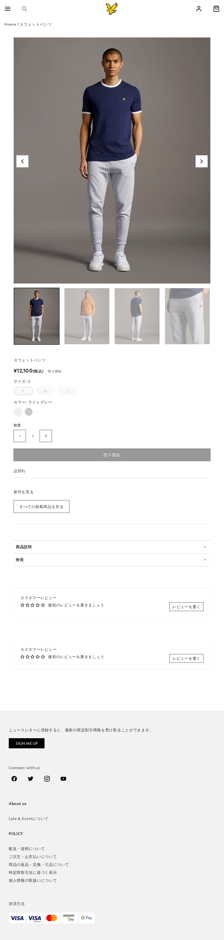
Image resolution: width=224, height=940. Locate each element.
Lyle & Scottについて (29, 818)
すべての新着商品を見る (41, 506)
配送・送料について (27, 848)
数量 (17, 425)
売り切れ (112, 454)
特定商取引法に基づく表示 (33, 872)
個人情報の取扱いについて (33, 880)
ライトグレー (18, 412)
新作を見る (24, 491)
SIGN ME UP (27, 743)
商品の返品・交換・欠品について (39, 864)
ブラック (29, 412)
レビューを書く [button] (186, 606)
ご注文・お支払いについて (33, 856)
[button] (24, 9)
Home (10, 24)
